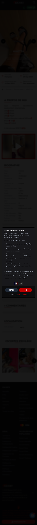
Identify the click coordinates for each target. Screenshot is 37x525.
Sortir (11, 290)
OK (25, 290)
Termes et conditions (22, 295)
